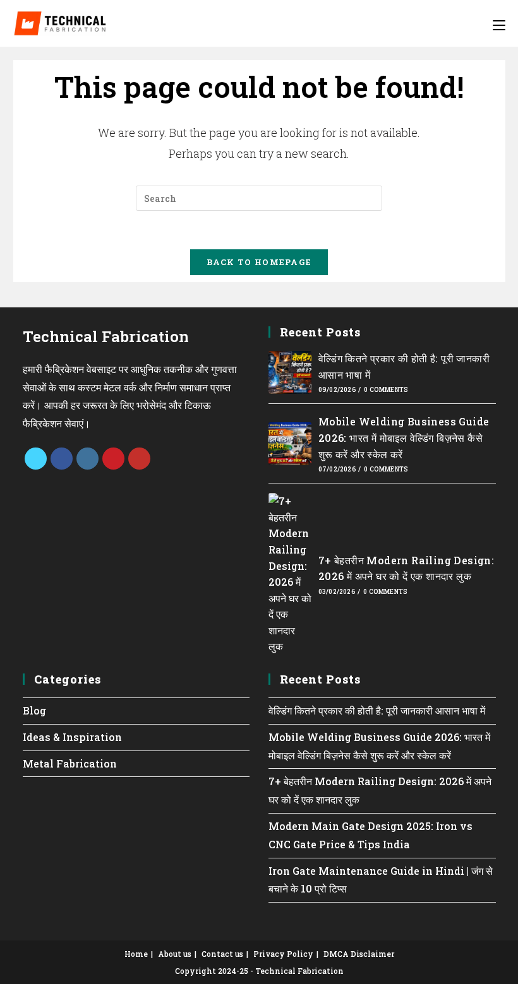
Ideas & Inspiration (72, 737)
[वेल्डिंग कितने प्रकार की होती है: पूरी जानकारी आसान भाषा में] (289, 372)
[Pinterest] (113, 459)
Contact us (222, 954)
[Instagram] (87, 459)
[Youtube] (139, 459)
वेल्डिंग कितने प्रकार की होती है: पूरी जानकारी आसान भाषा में (376, 710)
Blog (34, 710)
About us (174, 954)
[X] (36, 459)
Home (136, 954)
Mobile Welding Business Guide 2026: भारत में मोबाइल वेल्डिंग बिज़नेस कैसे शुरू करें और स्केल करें (404, 437)
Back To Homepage (259, 262)
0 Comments (386, 390)
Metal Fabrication (70, 763)
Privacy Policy (283, 954)
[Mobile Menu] (499, 23)
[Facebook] (62, 459)
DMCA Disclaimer (358, 954)
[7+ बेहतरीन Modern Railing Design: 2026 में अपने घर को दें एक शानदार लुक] (289, 574)
